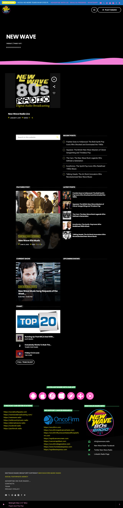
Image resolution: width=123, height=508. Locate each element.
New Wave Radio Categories (29, 236)
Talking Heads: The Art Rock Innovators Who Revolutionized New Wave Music (89, 235)
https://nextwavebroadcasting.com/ (18, 415)
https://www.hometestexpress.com (58, 447)
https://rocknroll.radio (12, 426)
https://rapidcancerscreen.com (56, 438)
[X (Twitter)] (104, 3)
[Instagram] (113, 3)
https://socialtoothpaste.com (15, 412)
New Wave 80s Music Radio (49, 473)
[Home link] (6, 10)
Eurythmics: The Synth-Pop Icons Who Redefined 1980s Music (87, 225)
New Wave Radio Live (19, 113)
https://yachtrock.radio (13, 428)
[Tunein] (107, 3)
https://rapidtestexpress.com (55, 449)
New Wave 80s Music (29, 240)
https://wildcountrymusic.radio (16, 420)
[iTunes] (110, 3)
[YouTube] (101, 3)
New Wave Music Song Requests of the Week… (38, 292)
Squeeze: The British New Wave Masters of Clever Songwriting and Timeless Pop (88, 205)
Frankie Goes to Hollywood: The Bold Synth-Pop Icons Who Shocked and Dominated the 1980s (89, 195)
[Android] (119, 3)
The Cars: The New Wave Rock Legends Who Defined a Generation (89, 215)
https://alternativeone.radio (14, 423)
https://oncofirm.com (52, 427)
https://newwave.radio (12, 417)
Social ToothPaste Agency (16, 477)
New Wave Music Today (27, 287)
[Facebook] (116, 3)
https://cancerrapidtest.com (55, 441)
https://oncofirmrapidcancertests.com (59, 430)
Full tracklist (25, 362)
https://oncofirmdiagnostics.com (57, 444)
